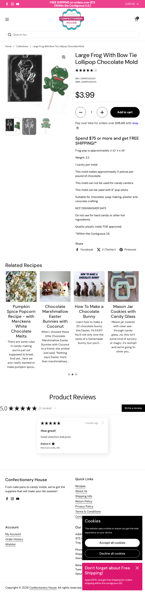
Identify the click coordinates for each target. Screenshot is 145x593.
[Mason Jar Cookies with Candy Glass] (100, 286)
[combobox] (72, 34)
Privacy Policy (84, 506)
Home (8, 46)
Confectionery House (43, 587)
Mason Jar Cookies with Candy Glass (99, 311)
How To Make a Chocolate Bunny (66, 311)
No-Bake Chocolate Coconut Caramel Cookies (134, 316)
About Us (81, 491)
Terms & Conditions (88, 511)
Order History (14, 539)
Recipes (80, 486)
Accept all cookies (112, 543)
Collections (22, 46)
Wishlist (10, 544)
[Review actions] (102, 422)
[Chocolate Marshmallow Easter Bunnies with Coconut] (31, 286)
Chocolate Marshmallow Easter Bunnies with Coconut (32, 316)
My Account (13, 534)
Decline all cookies (112, 553)
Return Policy (83, 501)
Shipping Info (83, 496)
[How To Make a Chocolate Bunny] (66, 286)
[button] (136, 19)
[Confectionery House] (71, 19)
